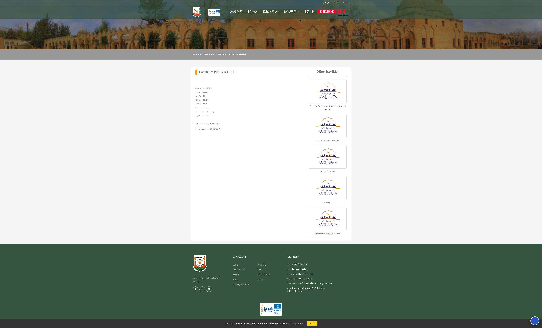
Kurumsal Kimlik (219, 54)
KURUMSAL (269, 11)
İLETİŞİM (309, 11)
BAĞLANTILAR (264, 274)
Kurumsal (203, 54)
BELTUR (236, 274)
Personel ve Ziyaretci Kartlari (327, 234)
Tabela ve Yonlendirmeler (327, 141)
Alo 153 (347, 3)
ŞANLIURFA (290, 11)
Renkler (327, 203)
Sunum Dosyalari (327, 172)
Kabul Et (312, 323)
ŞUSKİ (235, 264)
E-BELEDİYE (327, 11)
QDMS (260, 279)
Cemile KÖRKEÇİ (239, 54)
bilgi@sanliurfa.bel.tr (300, 269)
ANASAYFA (236, 11)
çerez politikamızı (292, 323)
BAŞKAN (252, 11)
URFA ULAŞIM (238, 269)
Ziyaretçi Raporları (241, 284)
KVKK (235, 279)
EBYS (260, 269)
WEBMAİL (262, 264)
